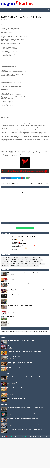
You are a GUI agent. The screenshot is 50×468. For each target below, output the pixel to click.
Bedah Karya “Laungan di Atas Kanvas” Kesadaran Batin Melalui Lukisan (22, 418)
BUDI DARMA (27, 257)
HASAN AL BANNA (28, 261)
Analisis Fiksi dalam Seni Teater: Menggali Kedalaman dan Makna (21, 387)
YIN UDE (22, 265)
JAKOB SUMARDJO (19, 263)
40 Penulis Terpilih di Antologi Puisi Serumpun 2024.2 (18, 283)
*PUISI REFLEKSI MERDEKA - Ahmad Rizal (15, 311)
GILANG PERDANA (5, 261)
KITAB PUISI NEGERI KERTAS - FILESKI (14, 294)
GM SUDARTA (21, 261)
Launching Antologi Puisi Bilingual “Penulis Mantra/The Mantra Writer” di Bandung (25, 289)
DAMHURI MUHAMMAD (6, 259)
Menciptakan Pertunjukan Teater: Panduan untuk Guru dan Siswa (21, 382)
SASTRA (3, 331)
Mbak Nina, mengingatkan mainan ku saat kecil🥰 (24, 245)
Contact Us (39, 436)
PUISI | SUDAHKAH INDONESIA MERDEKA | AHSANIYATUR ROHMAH (21, 322)
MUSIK (7, 331)
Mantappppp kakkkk (18, 246)
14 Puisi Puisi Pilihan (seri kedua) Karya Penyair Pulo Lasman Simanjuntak (23, 272)
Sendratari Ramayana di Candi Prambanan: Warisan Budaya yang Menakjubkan (24, 376)
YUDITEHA (27, 265)
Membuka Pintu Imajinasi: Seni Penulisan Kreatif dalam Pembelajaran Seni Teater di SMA (26, 393)
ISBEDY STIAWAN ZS (5, 263)
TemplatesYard (11, 436)
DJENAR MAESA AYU (15, 259)
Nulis (43, 436)
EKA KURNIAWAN (24, 259)
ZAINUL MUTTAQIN (34, 265)
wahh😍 (15, 239)
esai (37, 331)
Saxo (46, 436)
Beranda (2, 14)
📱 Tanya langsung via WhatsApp (25, 227)
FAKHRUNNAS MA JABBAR (33, 259)
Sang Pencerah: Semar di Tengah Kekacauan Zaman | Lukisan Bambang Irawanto (25, 407)
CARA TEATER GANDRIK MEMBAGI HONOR (16, 398)
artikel (40, 331)
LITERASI (17, 331)
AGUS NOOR (4, 257)
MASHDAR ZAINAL (5, 265)
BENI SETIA (22, 257)
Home (31, 436)
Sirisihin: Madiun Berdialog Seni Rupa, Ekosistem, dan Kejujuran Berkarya (23, 424)
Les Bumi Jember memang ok (20, 250)
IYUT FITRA (13, 263)
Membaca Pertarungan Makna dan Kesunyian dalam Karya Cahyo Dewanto (23, 413)
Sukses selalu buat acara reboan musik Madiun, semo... (25, 237)
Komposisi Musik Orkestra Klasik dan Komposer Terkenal (19, 362)
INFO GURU (12, 331)
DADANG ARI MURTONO (36, 257)
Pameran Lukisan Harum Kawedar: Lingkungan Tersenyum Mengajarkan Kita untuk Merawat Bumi (27, 300)
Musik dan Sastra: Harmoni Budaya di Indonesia (17, 367)
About (34, 436)
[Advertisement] (25, 453)
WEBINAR (45, 331)
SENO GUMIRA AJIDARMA (14, 265)
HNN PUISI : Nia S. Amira (12, 316)
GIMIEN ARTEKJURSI (13, 261)
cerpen (22, 331)
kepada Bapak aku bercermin (20, 243)
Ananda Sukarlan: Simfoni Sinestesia (15, 356)
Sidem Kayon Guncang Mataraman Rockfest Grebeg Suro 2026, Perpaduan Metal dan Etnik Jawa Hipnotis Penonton (27, 346)
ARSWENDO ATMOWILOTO (13, 257)
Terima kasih (16, 249)
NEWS (26, 331)
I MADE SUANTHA (37, 261)
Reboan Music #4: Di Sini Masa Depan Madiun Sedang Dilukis (20, 340)
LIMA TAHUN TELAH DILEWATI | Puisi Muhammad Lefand (19, 305)
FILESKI (41, 259)
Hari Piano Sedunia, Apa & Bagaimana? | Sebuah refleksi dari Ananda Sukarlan (24, 351)
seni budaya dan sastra (25, 10)
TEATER (30, 331)
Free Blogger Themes (24, 436)
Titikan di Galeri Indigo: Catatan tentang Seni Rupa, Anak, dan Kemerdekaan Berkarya (26, 429)
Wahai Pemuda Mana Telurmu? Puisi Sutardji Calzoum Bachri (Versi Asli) (22, 278)
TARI (34, 331)
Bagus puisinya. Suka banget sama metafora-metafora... (26, 236)
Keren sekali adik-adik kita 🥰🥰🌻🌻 (21, 248)
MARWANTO (42, 263)
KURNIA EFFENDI (27, 263)
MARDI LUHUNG (35, 263)
